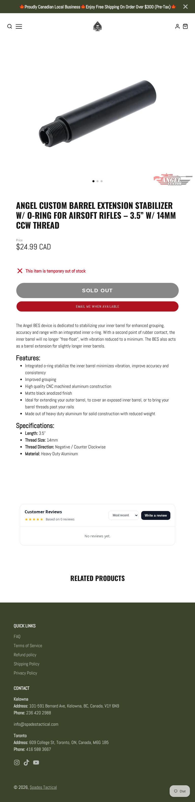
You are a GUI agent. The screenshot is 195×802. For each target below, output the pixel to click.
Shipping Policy (26, 664)
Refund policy (25, 655)
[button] (93, 181)
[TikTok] (26, 762)
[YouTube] (36, 762)
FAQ (17, 636)
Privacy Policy (25, 673)
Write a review (156, 515)
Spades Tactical (43, 787)
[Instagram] (17, 762)
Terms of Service (28, 645)
